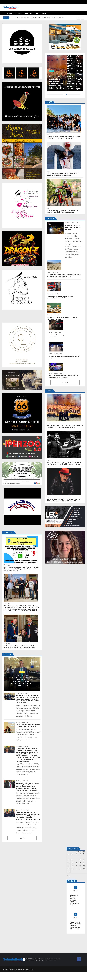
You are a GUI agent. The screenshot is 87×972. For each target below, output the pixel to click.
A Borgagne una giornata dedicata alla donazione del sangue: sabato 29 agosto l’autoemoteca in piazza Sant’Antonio (21, 568)
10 (68, 863)
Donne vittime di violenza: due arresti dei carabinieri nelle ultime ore (63, 376)
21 (84, 866)
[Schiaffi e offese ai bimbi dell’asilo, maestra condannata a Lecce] (54, 308)
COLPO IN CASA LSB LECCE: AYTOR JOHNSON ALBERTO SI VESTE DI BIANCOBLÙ (63, 174)
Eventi (37, 13)
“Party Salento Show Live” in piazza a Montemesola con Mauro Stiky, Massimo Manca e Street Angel (70, 62)
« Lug (68, 876)
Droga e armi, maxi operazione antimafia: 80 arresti (64, 357)
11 (72, 863)
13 (80, 863)
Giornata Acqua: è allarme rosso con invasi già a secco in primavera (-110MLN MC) (64, 275)
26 (76, 869)
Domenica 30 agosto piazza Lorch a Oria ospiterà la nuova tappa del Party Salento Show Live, (56, 82)
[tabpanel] (65, 73)
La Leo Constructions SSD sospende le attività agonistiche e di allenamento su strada (63, 211)
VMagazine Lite (28, 969)
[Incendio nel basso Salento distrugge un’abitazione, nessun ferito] (54, 287)
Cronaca (10, 13)
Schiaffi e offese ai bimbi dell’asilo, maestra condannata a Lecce (62, 318)
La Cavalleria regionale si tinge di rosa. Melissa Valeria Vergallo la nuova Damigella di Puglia (20, 646)
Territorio (28, 13)
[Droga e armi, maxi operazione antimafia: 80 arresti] (56, 347)
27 (80, 869)
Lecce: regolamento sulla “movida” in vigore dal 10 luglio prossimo (28, 725)
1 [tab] (66, 95)
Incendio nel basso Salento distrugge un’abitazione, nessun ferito (60, 297)
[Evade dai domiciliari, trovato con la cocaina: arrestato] (56, 325)
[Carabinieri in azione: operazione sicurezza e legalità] (55, 228)
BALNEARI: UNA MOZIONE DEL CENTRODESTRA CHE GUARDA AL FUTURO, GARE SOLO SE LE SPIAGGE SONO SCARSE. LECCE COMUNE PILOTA (22, 681)
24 (68, 869)
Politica (18, 13)
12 (76, 863)
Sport (44, 13)
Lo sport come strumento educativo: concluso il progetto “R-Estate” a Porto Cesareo (63, 137)
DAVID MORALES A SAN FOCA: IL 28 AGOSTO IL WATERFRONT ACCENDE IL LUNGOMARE (78, 62)
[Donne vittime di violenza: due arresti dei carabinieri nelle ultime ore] (56, 367)
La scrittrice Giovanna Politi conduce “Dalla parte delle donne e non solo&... (37, 17)
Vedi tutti (22, 838)
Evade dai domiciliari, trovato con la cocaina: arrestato (64, 336)
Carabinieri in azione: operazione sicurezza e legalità (73, 227)
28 (84, 869)
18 (72, 866)
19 (76, 866)
